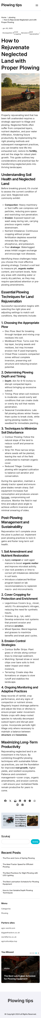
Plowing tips (11, 5)
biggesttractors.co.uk (10, 932)
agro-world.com (8, 928)
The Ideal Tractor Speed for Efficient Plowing (18, 865)
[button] (30, 953)
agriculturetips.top (9, 941)
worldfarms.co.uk (8, 937)
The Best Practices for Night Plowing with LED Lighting (20, 874)
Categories (6, 909)
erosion (25, 33)
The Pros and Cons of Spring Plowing (19, 858)
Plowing (4, 913)
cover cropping (17, 33)
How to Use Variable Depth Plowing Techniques (18, 891)
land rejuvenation (34, 33)
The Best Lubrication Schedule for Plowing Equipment (21, 883)
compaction (7, 33)
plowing (7, 968)
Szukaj (5, 836)
